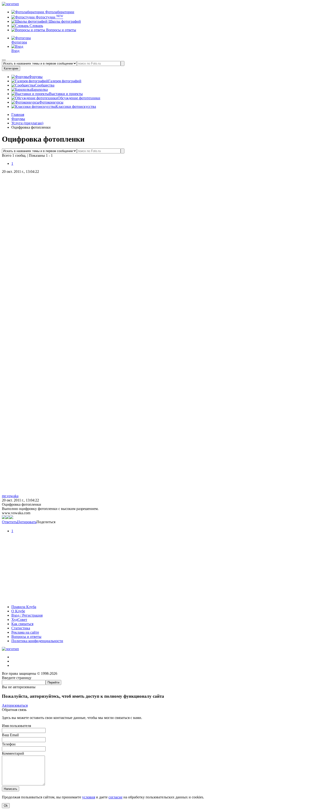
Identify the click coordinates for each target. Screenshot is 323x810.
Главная (17, 115)
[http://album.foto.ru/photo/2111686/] (11, 518)
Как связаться (22, 624)
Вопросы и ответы (60, 30)
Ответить (9, 522)
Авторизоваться (15, 705)
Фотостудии (49, 17)
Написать (10, 789)
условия (88, 797)
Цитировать (26, 522)
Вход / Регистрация (27, 615)
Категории (11, 68)
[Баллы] (161, 599)
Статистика (20, 628)
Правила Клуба (23, 607)
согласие (115, 797)
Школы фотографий (64, 21)
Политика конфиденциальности (37, 641)
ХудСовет (19, 620)
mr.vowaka (10, 496)
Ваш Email (10, 735)
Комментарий (13, 753)
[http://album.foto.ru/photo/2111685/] (7, 518)
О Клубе (18, 611)
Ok (6, 805)
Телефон (9, 744)
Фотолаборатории (59, 12)
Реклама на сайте (25, 632)
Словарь (36, 26)
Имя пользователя (16, 726)
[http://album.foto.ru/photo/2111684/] (4, 518)
